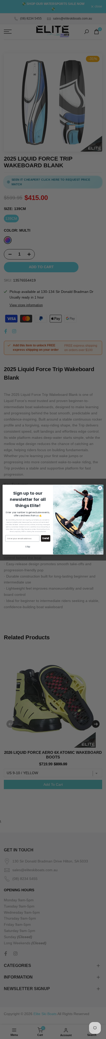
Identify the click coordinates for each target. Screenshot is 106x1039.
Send (45, 538)
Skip (27, 546)
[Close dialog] (100, 488)
